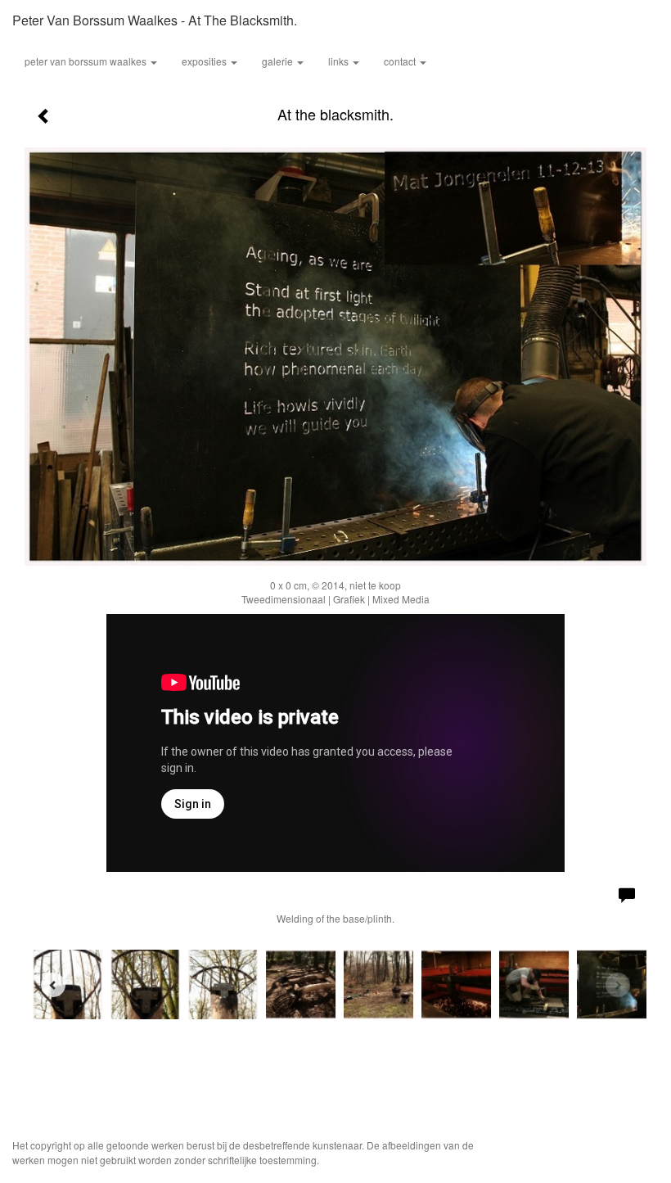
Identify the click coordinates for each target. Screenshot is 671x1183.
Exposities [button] (205, 61)
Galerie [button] (278, 61)
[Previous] (53, 985)
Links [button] (339, 61)
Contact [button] (401, 61)
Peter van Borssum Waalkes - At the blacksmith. (154, 20)
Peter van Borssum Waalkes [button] (87, 61)
